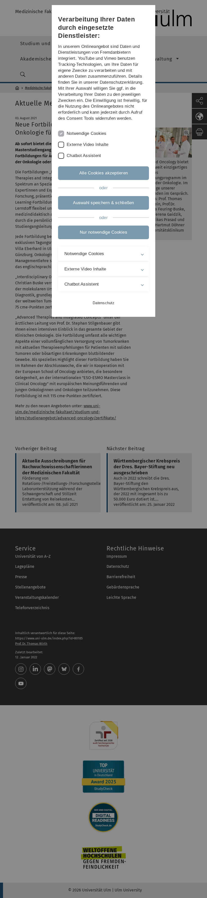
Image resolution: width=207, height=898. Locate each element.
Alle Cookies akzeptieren (103, 173)
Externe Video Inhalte (87, 144)
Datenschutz (103, 303)
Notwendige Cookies (87, 133)
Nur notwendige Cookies (103, 232)
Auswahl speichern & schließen (103, 202)
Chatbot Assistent (84, 155)
